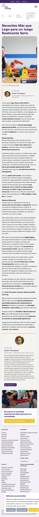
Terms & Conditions (7, 449)
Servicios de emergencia (8, 486)
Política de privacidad (7, 451)
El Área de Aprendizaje (7, 442)
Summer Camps (6, 469)
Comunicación (24, 438)
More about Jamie (9, 385)
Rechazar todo (22, 510)
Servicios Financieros (7, 471)
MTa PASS (22, 474)
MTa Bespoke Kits (24, 476)
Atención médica (6, 475)
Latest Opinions (18, 16)
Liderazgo (22, 434)
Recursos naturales (7, 473)
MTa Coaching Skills (25, 482)
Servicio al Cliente (25, 440)
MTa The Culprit (24, 485)
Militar (3, 480)
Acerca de (4, 434)
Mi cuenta (4, 436)
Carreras (4, 438)
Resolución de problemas (27, 443)
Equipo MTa (23, 470)
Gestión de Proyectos (26, 442)
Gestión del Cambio (25, 453)
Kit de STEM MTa (24, 472)
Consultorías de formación (8, 484)
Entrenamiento (24, 451)
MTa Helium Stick (24, 491)
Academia (4, 476)
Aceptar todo (34, 510)
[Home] (3, 16)
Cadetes (4, 482)
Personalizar (11, 510)
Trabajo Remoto (24, 455)
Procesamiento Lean (25, 447)
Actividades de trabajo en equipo (28, 432)
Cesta (12, 1)
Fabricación (5, 478)
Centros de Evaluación (26, 449)
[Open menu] (35, 6)
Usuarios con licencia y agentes (10, 440)
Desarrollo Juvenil (24, 445)
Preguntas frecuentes (7, 443)
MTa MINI (22, 484)
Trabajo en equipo (25, 436)
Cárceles (4, 491)
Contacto (4, 432)
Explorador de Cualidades (8, 447)
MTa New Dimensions (25, 489)
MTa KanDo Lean (24, 487)
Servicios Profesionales (8, 490)
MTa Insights (23, 469)
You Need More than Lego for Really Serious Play (31, 16)
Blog (10, 16)
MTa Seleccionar (24, 478)
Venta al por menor (6, 488)
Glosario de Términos (7, 445)
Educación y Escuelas (7, 467)
